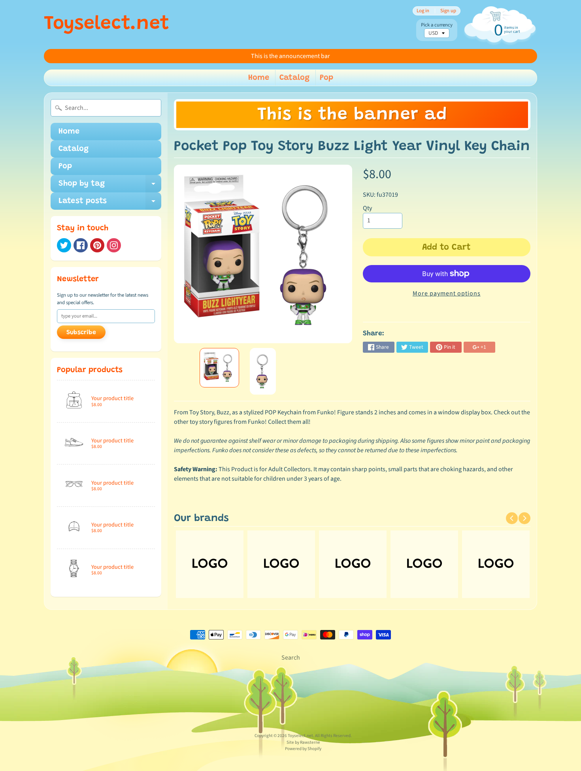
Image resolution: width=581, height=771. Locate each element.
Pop (326, 78)
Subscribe (81, 332)
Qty (367, 208)
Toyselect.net (106, 24)
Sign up (448, 10)
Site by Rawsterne (303, 742)
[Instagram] (114, 245)
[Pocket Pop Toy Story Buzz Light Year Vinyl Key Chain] (219, 367)
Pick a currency (437, 25)
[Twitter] (64, 245)
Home (258, 78)
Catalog (294, 78)
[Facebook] (81, 245)
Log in (423, 10)
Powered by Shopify (303, 749)
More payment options (447, 293)
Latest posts (109, 203)
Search (290, 657)
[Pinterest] (97, 245)
